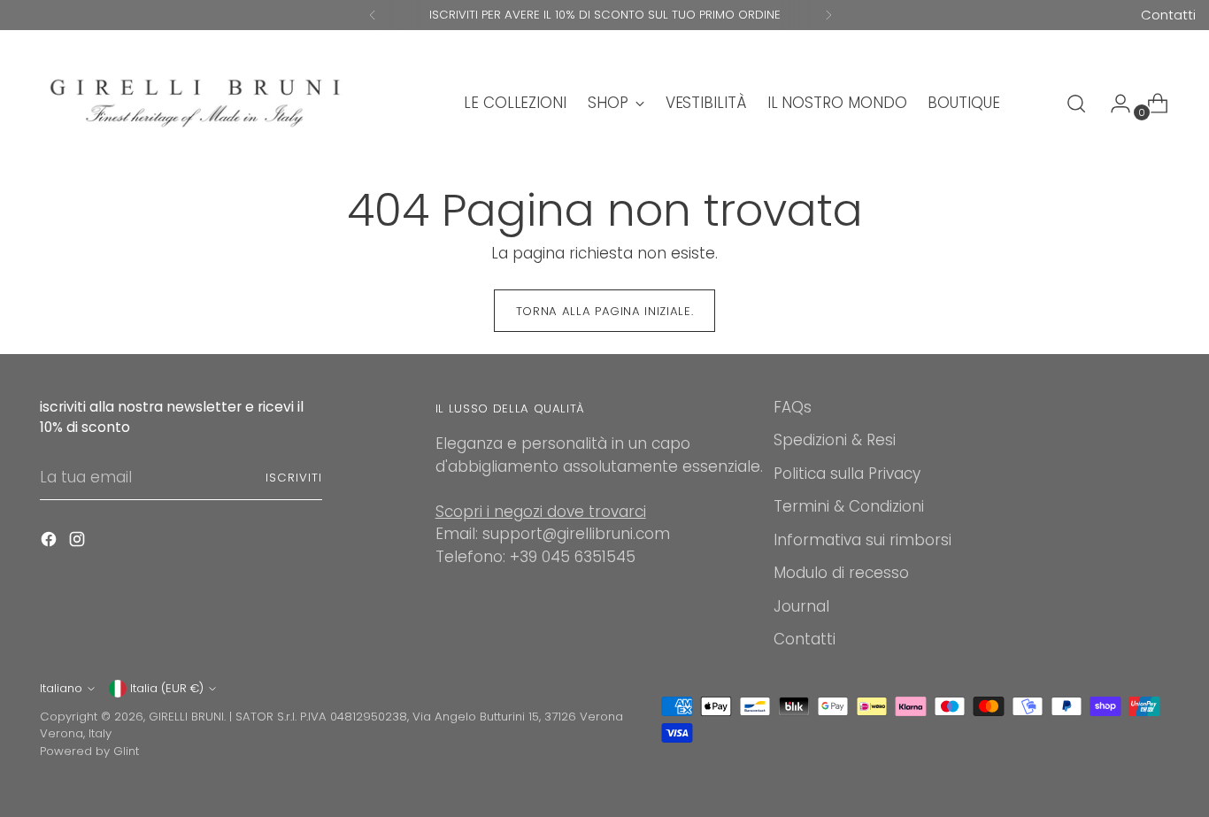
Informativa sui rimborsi (862, 540)
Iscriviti (294, 477)
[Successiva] (828, 15)
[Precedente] (372, 15)
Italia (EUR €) (167, 688)
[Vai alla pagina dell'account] (1113, 103)
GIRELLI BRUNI (186, 716)
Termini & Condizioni (849, 506)
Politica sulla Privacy (847, 473)
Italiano (61, 688)
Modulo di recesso (841, 572)
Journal (801, 606)
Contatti (1168, 14)
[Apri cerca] (1076, 103)
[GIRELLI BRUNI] (195, 103)
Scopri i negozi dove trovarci (540, 511)
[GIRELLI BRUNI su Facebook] (50, 542)
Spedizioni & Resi (835, 440)
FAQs (793, 407)
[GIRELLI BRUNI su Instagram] (78, 542)
